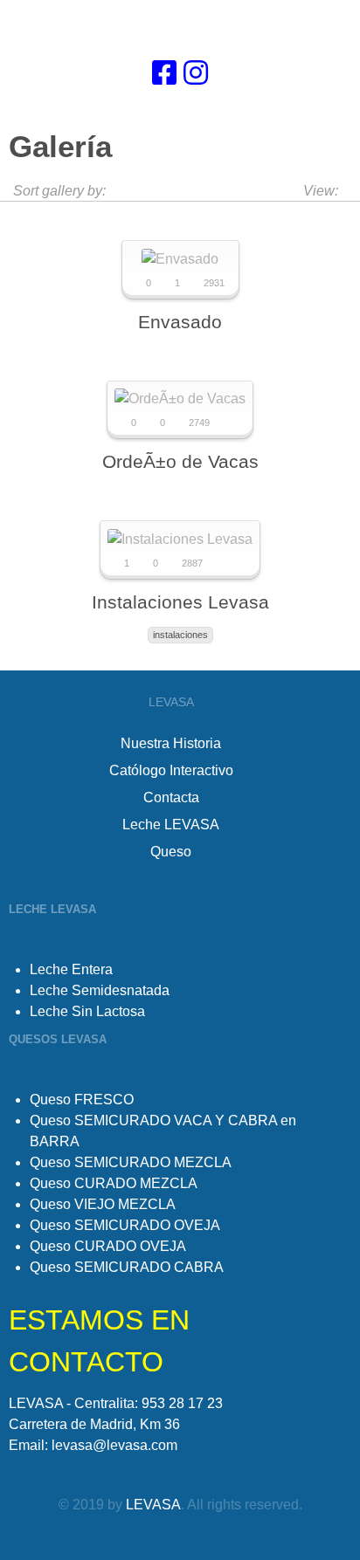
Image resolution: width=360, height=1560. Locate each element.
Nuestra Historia (171, 743)
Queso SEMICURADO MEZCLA (131, 1162)
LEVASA (153, 1504)
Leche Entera (71, 969)
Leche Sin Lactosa (87, 1011)
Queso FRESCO (82, 1099)
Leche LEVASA (170, 824)
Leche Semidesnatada (100, 990)
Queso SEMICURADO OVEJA (125, 1225)
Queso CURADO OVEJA (108, 1246)
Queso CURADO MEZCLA (113, 1183)
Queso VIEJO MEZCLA (103, 1204)
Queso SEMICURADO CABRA (127, 1267)
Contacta (171, 797)
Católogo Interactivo (171, 770)
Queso (170, 851)
